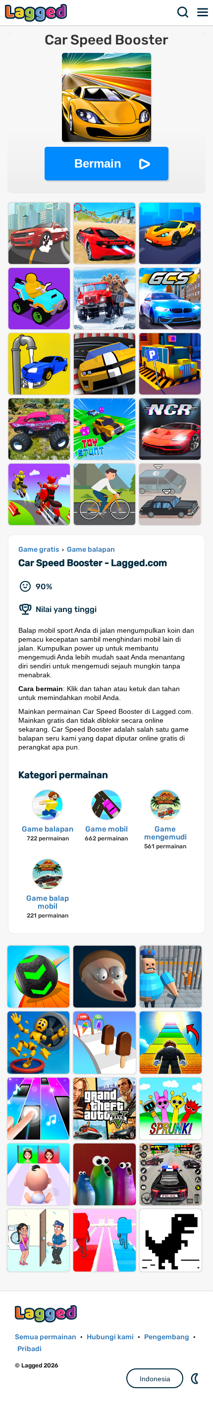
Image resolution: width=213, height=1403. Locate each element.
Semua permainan (45, 1337)
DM (196, 1378)
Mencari (183, 12)
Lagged (37, 12)
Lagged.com (47, 1313)
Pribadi (29, 1349)
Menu (203, 12)
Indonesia (155, 1379)
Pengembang (166, 1337)
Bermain (97, 163)
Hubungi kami (110, 1337)
